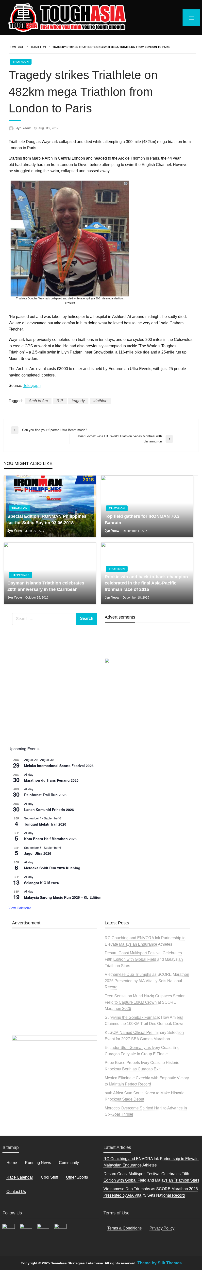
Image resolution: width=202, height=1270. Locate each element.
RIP (59, 401)
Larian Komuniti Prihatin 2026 (49, 809)
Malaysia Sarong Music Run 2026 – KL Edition (62, 897)
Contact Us (16, 1191)
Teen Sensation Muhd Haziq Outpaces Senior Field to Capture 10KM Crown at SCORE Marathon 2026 (145, 1002)
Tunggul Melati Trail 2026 (45, 824)
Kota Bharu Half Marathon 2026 (50, 838)
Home (11, 1163)
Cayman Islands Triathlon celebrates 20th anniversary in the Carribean (45, 586)
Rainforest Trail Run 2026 (45, 794)
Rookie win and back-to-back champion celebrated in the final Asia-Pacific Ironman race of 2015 (146, 583)
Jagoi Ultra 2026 (37, 853)
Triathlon (38, 46)
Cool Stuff (49, 1177)
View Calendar (19, 907)
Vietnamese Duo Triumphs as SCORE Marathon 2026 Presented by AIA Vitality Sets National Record (147, 980)
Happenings (20, 575)
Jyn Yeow (24, 128)
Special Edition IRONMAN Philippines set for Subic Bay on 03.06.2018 (46, 519)
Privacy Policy (162, 1228)
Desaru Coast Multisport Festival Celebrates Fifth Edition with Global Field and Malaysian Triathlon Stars (144, 959)
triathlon (100, 401)
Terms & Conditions (124, 1228)
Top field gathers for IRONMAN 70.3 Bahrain (142, 519)
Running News (38, 1163)
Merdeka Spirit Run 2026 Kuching (52, 867)
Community (69, 1163)
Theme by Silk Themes (159, 1263)
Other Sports (77, 1177)
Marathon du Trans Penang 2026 (51, 780)
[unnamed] (147, 699)
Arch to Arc (38, 401)
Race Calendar (19, 1177)
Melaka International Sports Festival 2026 (59, 765)
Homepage (16, 46)
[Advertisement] (54, 993)
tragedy (78, 401)
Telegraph (32, 385)
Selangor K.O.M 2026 (41, 882)
